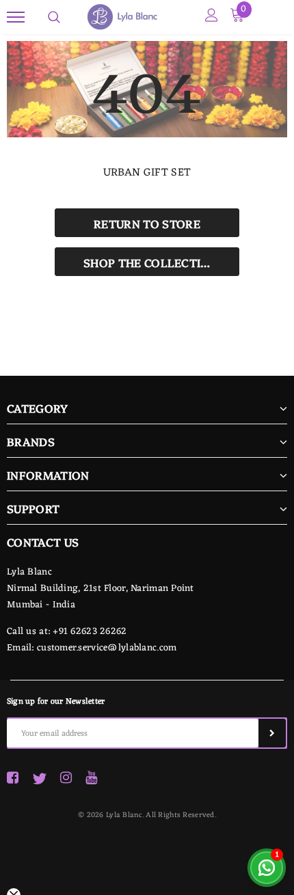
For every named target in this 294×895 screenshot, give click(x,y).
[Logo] (165, 17)
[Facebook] (12, 779)
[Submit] (272, 733)
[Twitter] (39, 779)
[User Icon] (211, 17)
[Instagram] (66, 779)
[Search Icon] (54, 17)
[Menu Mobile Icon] (16, 17)
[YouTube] (91, 779)
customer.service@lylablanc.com (106, 648)
